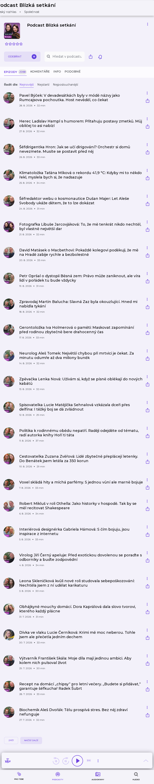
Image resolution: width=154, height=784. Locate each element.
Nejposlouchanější (65, 84)
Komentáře (40, 71)
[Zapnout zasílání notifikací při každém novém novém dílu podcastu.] (100, 56)
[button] (29, 8)
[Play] (77, 761)
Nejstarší (43, 84)
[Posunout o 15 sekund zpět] (56, 761)
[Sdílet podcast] (92, 56)
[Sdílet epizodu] (148, 101)
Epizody (15, 72)
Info (57, 71)
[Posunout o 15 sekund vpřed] (65, 761)
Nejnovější (26, 84)
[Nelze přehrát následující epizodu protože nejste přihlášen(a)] (89, 761)
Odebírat (15, 56)
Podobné (73, 71)
